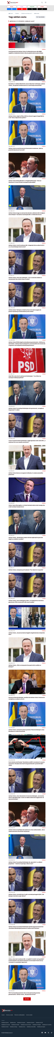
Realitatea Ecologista (21, 1022)
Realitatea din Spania (41, 1026)
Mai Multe (27, 999)
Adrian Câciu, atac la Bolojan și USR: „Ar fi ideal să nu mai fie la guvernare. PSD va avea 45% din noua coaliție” (26, 601)
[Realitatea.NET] (13, 3)
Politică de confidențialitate (19, 1014)
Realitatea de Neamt (30, 1022)
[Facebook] (12, 9)
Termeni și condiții (9, 1014)
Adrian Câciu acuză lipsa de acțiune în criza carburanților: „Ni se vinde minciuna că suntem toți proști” (27, 830)
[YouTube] (22, 9)
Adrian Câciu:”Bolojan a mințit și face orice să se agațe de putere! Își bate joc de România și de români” (25, 310)
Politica (43, 49)
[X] (32, 9)
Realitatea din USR (39, 1022)
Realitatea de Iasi (22, 1026)
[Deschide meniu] (45, 2)
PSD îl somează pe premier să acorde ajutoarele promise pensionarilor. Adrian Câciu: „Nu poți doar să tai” (24, 993)
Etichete (17, 13)
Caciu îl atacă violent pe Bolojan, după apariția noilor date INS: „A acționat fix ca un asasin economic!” (27, 441)
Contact (3, 1014)
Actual (43, 340)
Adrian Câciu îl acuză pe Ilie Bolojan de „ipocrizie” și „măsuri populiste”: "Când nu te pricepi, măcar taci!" (25, 862)
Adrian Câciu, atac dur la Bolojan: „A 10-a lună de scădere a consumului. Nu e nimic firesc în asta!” (25, 278)
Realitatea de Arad (5, 1026)
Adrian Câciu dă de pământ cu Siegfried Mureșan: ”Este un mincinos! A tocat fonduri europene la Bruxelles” (25, 181)
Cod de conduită (29, 1014)
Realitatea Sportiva (5, 1022)
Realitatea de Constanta (46, 1024)
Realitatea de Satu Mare (31, 1026)
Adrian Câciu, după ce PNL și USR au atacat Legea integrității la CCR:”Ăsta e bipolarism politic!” (26, 116)
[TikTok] (42, 9)
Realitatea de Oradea (15, 1024)
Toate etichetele (41, 17)
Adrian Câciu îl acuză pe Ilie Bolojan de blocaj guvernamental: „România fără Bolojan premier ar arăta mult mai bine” (26, 927)
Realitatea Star (13, 1022)
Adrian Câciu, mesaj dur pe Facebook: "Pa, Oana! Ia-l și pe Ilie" (26, 570)
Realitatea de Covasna (6, 1024)
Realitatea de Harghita (37, 1024)
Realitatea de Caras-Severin (26, 1024)
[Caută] (42, 2)
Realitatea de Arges (13, 1026)
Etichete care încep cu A (26, 13)
